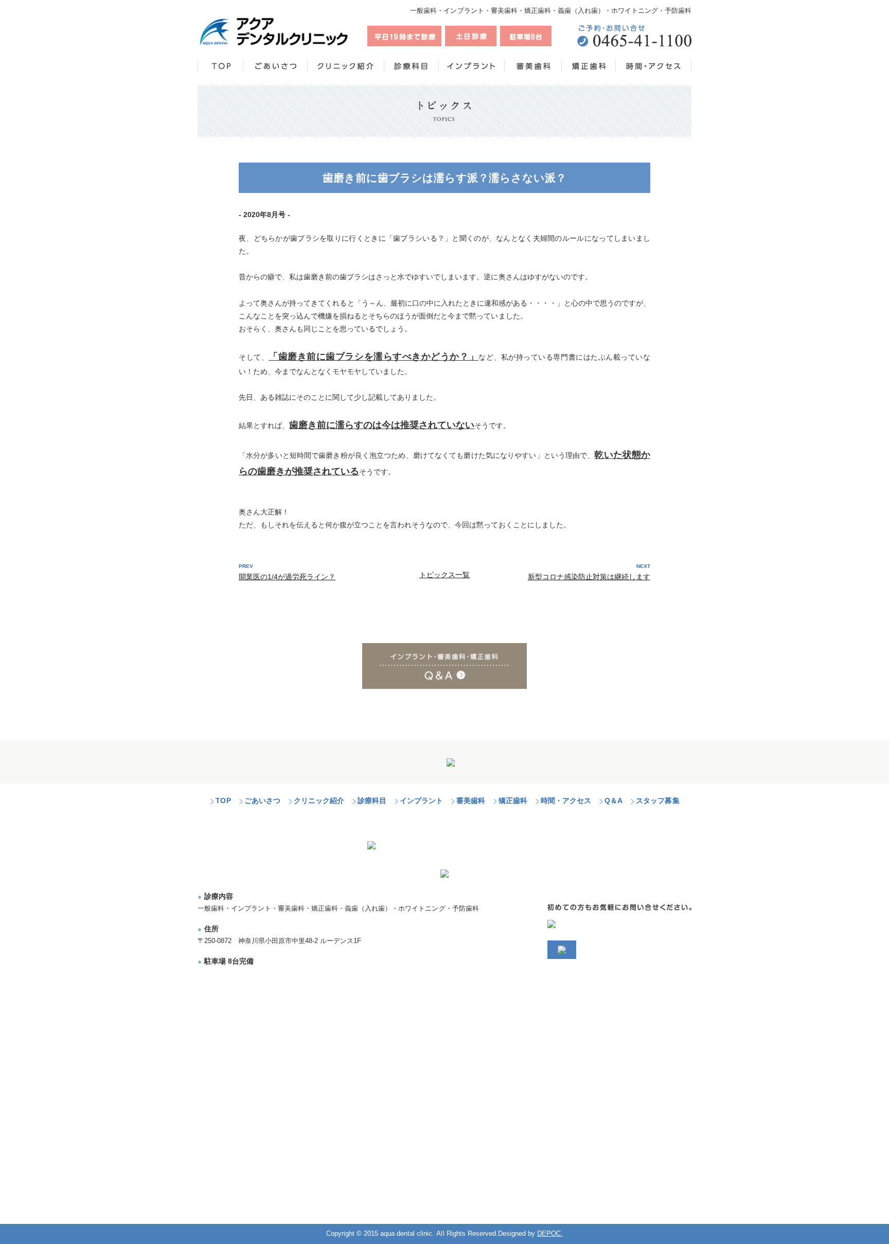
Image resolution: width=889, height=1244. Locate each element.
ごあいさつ (262, 800)
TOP (223, 800)
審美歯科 (470, 800)
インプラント (421, 800)
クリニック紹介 (319, 800)
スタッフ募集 (657, 800)
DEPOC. (550, 1233)
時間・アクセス (566, 800)
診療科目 (372, 800)
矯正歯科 (513, 800)
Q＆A (613, 800)
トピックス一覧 (444, 575)
